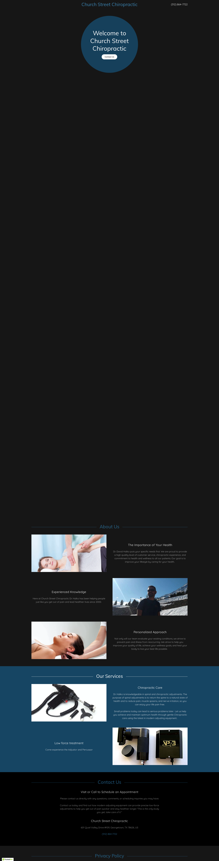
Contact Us (109, 57)
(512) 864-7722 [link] (179, 4)
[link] (109, 5)
